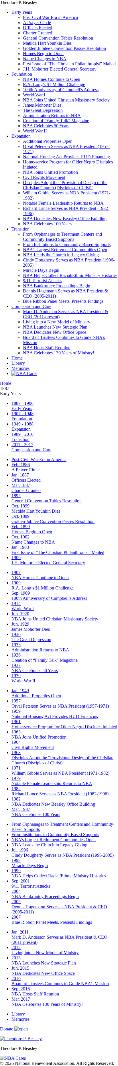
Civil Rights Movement (44, 177)
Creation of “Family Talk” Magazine (56, 120)
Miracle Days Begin (41, 270)
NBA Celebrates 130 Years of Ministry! (58, 352)
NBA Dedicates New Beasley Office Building (65, 218)
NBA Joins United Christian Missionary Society (66, 99)
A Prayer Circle (37, 22)
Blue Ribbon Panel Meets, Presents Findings (63, 301)
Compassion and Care (31, 306)
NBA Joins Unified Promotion (50, 172)
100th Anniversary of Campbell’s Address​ (61, 89)
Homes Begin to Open (43, 53)
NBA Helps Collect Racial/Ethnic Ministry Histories (70, 275)
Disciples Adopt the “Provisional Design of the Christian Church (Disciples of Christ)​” (65, 185)
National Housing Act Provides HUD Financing (66, 156)
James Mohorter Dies (42, 105)
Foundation (21, 74)
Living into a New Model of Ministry (56, 321)
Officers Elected (37, 27)
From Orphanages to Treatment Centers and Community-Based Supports (62, 237)
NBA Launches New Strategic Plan (55, 327)
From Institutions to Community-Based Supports (67, 244)
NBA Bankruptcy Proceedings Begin (56, 285)
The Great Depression (43, 110)
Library (18, 363)
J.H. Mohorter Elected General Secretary (60, 69)
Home (17, 358)
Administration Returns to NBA (52, 115)
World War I (34, 94)
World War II (35, 130)
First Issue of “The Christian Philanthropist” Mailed (69, 63)
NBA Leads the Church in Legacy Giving (61, 254)
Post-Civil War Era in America (50, 17)
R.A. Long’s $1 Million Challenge (54, 84)
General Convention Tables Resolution (58, 38)
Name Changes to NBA (44, 58)
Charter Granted (37, 32)
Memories (20, 368)
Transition (20, 229)
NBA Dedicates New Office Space (54, 332)
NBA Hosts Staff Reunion (46, 347)
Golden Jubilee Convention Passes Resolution (64, 48)
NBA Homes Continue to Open (51, 79)
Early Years (21, 12)
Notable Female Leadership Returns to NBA (63, 203)
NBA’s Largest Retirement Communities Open (65, 249)
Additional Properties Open (47, 141)
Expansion (21, 136)
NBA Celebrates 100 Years (47, 223)
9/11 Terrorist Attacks (42, 280)
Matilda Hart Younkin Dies (47, 43)
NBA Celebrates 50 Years (46, 125)
